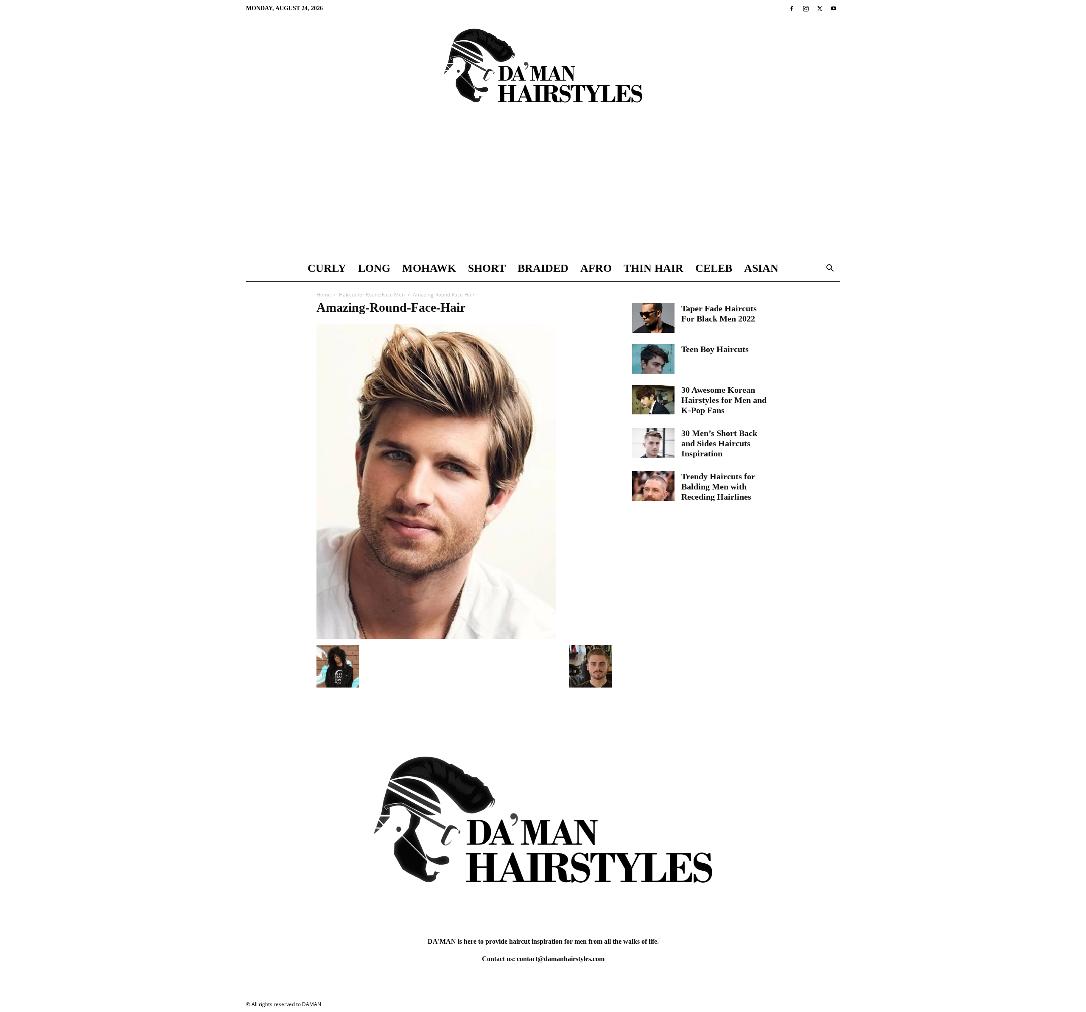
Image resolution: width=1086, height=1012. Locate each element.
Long (374, 268)
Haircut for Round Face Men (372, 294)
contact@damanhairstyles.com (561, 958)
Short (487, 268)
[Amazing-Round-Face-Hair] (436, 636)
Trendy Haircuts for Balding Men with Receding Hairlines (718, 486)
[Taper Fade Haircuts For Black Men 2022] (653, 318)
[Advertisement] (543, 192)
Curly (327, 268)
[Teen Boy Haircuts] (653, 359)
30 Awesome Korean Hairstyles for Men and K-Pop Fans (724, 400)
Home (323, 294)
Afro (596, 268)
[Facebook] (791, 8)
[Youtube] (833, 8)
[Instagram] (805, 8)
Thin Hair (653, 268)
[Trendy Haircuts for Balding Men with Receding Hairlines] (653, 486)
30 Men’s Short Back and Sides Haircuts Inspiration (719, 443)
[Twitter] (819, 8)
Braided (543, 268)
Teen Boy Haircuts (715, 349)
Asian (761, 268)
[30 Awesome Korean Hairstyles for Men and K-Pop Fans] (653, 399)
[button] (830, 269)
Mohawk (429, 268)
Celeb (713, 268)
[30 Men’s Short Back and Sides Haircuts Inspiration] (653, 443)
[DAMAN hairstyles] (543, 73)
